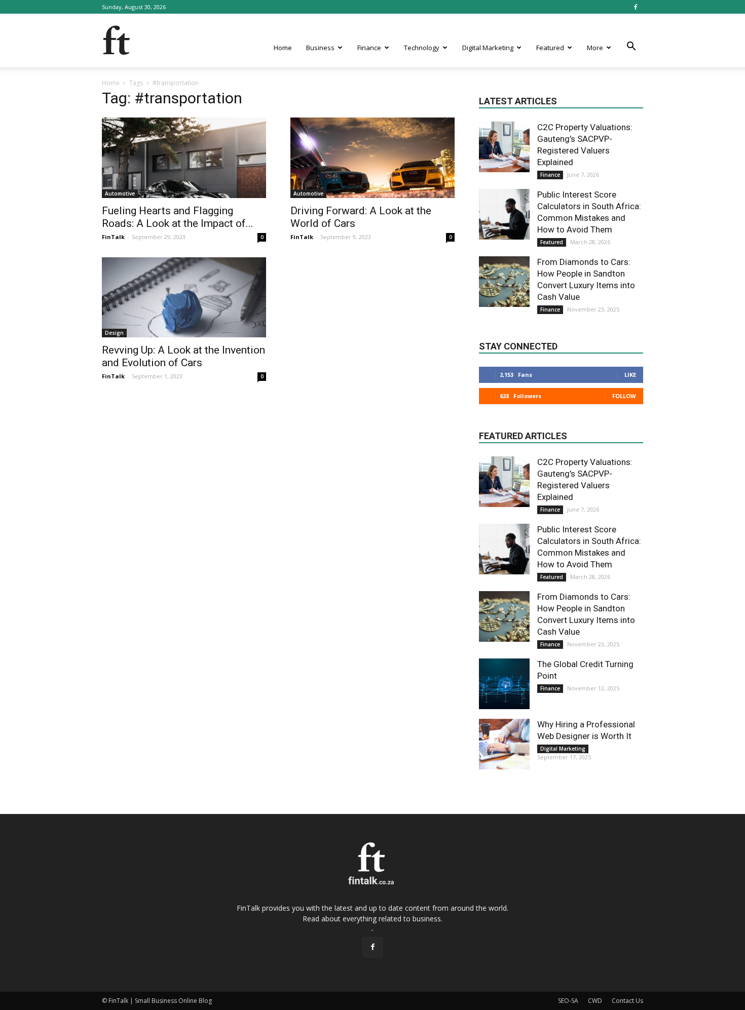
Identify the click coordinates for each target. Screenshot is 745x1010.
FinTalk (113, 237)
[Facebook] (635, 7)
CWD (595, 1000)
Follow (624, 396)
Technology (421, 47)
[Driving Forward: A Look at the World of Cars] (372, 158)
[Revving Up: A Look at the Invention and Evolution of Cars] (184, 297)
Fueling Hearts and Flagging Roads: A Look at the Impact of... (177, 217)
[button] (631, 46)
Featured (550, 47)
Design (114, 332)
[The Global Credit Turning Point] (504, 683)
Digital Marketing (487, 47)
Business (320, 47)
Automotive (120, 193)
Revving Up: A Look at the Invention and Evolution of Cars (183, 356)
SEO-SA (568, 1000)
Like (630, 374)
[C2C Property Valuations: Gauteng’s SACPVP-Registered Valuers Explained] (504, 147)
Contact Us (627, 1000)
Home (283, 47)
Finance (369, 47)
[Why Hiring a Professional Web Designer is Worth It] (504, 744)
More (595, 47)
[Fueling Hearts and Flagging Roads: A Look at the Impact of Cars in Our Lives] (184, 158)
